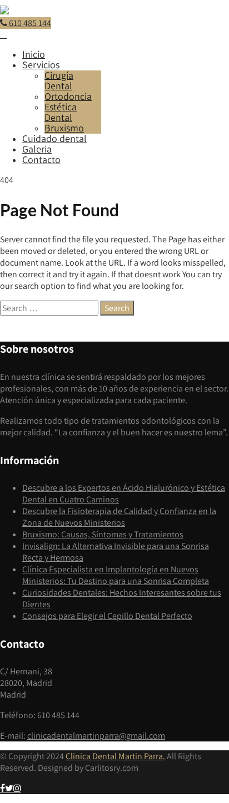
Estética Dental (60, 112)
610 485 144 (29, 23)
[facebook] (2, 788)
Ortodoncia (68, 96)
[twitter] (9, 788)
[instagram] (17, 788)
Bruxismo (64, 127)
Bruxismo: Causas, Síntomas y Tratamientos (102, 534)
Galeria (37, 149)
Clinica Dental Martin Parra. (115, 756)
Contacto (41, 159)
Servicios (40, 64)
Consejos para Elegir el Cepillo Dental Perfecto (107, 616)
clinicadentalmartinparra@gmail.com (96, 735)
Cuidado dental (54, 138)
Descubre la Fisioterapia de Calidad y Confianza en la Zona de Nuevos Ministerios (119, 516)
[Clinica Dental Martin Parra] (4, 11)
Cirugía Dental (58, 80)
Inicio (33, 54)
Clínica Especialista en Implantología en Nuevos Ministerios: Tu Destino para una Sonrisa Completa (115, 575)
